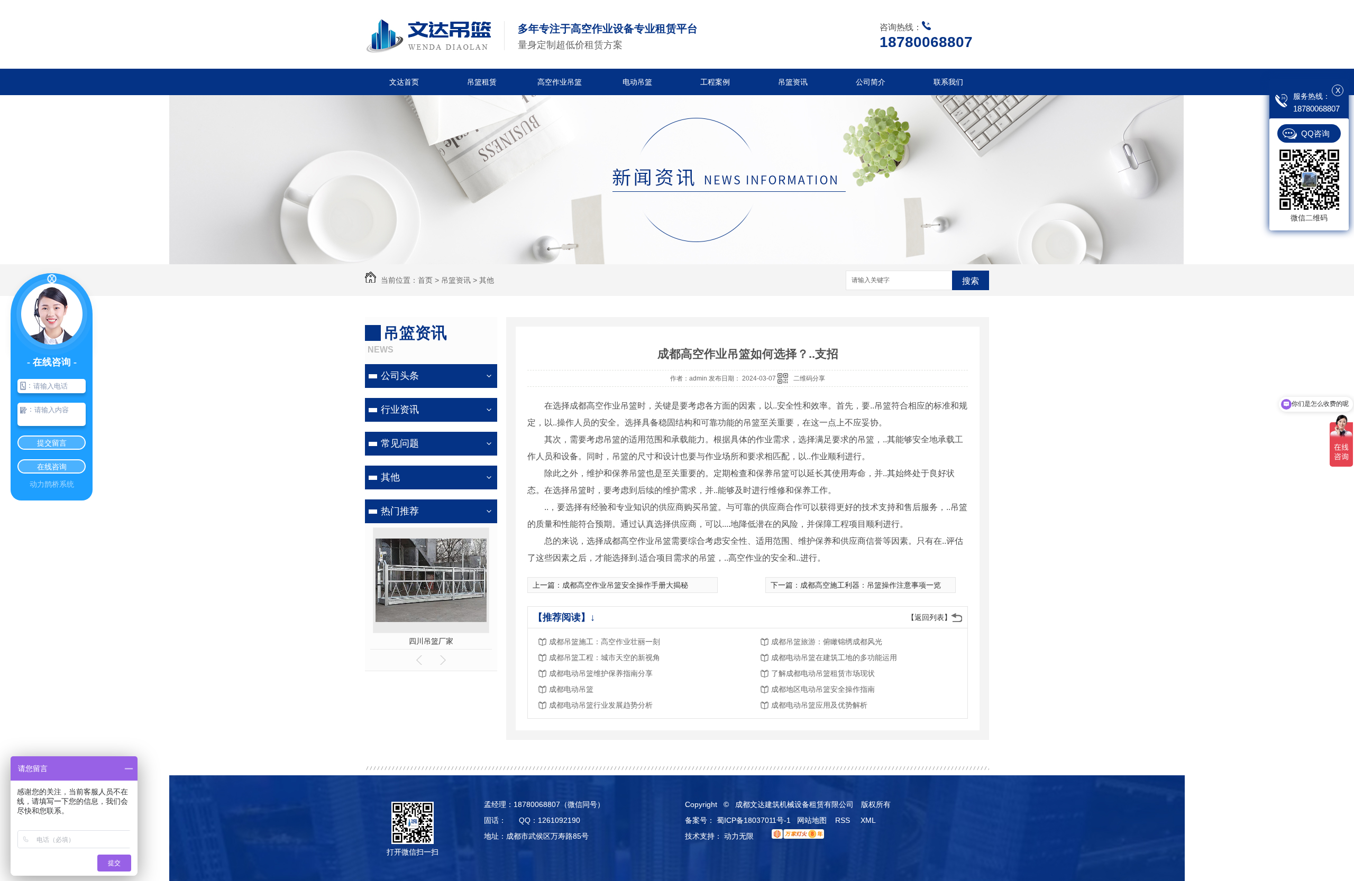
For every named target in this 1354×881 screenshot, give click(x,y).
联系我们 (948, 82)
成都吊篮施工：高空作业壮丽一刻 (604, 641)
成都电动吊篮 (571, 689)
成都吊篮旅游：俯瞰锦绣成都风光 (826, 641)
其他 (486, 280)
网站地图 (812, 820)
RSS (843, 820)
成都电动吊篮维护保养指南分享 (601, 673)
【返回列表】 (929, 617)
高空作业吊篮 (559, 82)
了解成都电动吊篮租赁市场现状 (823, 673)
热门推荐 (400, 511)
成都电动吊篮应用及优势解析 (819, 705)
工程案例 (715, 82)
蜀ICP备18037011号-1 (754, 820)
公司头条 (400, 375)
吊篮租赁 (482, 82)
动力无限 (739, 836)
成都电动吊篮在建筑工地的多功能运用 (834, 657)
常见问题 (400, 443)
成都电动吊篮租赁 (431, 641)
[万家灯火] (795, 836)
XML (869, 820)
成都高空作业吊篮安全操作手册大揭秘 (625, 585)
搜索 (970, 280)
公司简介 (870, 82)
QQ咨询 (1315, 133)
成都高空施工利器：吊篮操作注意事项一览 (870, 585)
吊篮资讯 (793, 82)
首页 (425, 280)
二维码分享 (809, 378)
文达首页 (404, 82)
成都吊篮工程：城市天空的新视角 (604, 657)
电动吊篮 (637, 82)
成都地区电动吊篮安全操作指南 (823, 689)
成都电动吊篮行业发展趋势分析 (601, 705)
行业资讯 (400, 409)
